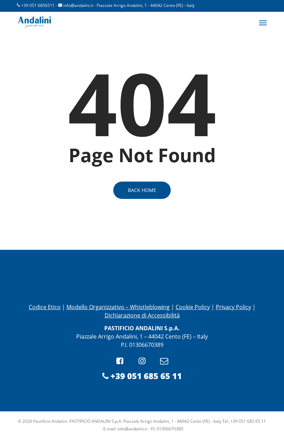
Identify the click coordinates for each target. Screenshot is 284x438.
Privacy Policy (233, 307)
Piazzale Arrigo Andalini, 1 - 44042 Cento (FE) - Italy (146, 5)
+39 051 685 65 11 (145, 376)
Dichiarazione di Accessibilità (142, 315)
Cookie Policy (193, 307)
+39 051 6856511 (38, 5)
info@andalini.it (78, 5)
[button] (263, 22)
